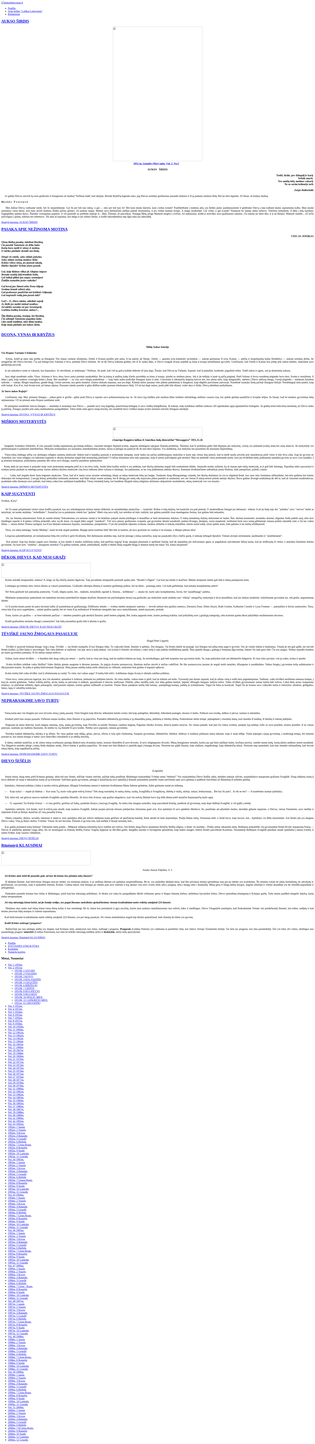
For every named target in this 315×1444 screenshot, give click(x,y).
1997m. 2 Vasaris (17, 1307)
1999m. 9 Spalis (16, 1398)
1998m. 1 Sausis (16, 1339)
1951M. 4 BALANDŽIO (27, 979)
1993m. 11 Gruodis (18, 1192)
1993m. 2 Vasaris (17, 1165)
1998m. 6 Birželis (17, 1354)
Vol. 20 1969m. (16, 1056)
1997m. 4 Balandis (17, 1313)
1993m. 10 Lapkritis (18, 1189)
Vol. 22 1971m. (16, 1062)
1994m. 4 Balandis (17, 1206)
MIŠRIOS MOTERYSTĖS (23, 421)
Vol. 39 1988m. (16, 1112)
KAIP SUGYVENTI (18, 494)
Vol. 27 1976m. (16, 1076)
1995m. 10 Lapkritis (18, 1259)
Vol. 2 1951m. (15, 967)
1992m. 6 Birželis (17, 1141)
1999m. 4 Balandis (17, 1383)
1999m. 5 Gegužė (17, 1386)
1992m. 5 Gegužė (17, 1138)
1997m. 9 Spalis (16, 1327)
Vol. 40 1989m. (16, 1115)
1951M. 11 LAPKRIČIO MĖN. (31, 1000)
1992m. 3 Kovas (16, 1133)
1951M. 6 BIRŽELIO (25, 985)
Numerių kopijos (16, 952)
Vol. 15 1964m (15, 1041)
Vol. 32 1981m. (16, 1091)
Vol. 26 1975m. (16, 1074)
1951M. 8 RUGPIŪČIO (27, 991)
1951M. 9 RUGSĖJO (25, 994)
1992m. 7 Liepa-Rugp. (20, 1144)
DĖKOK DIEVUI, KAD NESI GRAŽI (33, 557)
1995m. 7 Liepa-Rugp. (20, 1251)
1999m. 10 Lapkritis (18, 1401)
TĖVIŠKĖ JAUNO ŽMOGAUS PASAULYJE (39, 634)
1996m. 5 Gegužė (17, 1280)
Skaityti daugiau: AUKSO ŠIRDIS (19, 222)
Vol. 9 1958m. (15, 1023)
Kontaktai (13, 949)
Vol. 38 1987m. (16, 1109)
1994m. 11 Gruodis (18, 1227)
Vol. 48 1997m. (16, 1301)
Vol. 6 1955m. (15, 1014)
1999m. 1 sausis (16, 1375)
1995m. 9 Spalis (16, 1256)
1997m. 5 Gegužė (17, 1315)
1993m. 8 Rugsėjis (17, 1183)
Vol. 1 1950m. (15, 964)
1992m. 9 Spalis (16, 1150)
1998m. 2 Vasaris (17, 1342)
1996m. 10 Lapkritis (18, 1295)
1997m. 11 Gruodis (18, 1333)
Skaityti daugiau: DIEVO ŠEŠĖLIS (20, 838)
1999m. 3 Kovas (16, 1380)
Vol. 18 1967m (15, 1050)
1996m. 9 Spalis (16, 1292)
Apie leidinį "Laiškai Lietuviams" (25, 11)
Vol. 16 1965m (15, 1044)
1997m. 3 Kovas (16, 1310)
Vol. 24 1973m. (16, 1068)
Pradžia (12, 8)
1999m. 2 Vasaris (17, 1377)
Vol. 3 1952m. (15, 1006)
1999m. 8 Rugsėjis (17, 1395)
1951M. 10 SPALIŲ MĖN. (28, 997)
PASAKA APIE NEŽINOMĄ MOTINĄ (34, 229)
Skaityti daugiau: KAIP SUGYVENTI (21, 550)
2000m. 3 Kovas (16, 1416)
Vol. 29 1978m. (16, 1082)
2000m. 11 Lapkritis (18, 1436)
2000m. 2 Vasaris (17, 1413)
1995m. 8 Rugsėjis (17, 1254)
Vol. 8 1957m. (15, 1020)
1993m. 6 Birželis (17, 1177)
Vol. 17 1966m (15, 1047)
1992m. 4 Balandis (17, 1135)
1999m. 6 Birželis (17, 1389)
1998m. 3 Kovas (16, 1345)
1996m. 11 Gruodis (18, 1298)
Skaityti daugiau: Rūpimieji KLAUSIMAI (23, 937)
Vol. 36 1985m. (16, 1103)
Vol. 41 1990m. (16, 1118)
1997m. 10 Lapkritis (18, 1330)
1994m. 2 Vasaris (17, 1200)
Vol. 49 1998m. (16, 1336)
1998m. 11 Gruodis (18, 1369)
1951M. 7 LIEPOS (24, 988)
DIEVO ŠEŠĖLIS (16, 761)
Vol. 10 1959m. (16, 1026)
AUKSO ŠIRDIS (15, 21)
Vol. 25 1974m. (16, 1071)
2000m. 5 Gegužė (17, 1422)
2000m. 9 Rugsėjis (17, 1431)
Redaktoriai (14, 14)
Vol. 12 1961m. (16, 1032)
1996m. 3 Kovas (16, 1274)
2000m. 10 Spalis (17, 1434)
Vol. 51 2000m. (16, 1407)
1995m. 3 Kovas (16, 1239)
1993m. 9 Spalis (16, 1186)
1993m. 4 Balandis (17, 1171)
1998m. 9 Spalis (16, 1363)
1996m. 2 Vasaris (17, 1271)
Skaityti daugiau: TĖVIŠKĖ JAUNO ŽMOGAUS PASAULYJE (35, 693)
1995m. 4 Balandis (17, 1242)
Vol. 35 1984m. (16, 1100)
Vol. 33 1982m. (16, 1094)
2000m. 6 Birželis (17, 1425)
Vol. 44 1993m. (16, 1159)
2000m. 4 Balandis (17, 1419)
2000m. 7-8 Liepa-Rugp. (21, 1428)
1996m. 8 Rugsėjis (17, 1289)
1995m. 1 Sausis (16, 1233)
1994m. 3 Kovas (16, 1203)
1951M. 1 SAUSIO (24, 970)
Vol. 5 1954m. (15, 1012)
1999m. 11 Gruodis (18, 1404)
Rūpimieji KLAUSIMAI (21, 845)
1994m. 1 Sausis (16, 1197)
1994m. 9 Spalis (16, 1221)
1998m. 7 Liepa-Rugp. (20, 1357)
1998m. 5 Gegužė (17, 1351)
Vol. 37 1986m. (16, 1106)
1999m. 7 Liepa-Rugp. (20, 1392)
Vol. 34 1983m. (16, 1097)
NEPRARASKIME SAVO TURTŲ (30, 700)
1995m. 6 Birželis (17, 1248)
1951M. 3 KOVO (23, 976)
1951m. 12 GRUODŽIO (27, 1003)
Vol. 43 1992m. (16, 1124)
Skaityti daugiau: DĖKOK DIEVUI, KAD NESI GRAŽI (31, 626)
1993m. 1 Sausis (16, 1162)
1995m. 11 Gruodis (18, 1262)
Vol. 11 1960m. (16, 1029)
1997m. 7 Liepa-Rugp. (20, 1321)
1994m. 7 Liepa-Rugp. (20, 1215)
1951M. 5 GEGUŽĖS (26, 982)
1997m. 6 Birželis (17, 1318)
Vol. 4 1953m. (15, 1009)
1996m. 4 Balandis (17, 1277)
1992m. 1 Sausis (16, 1127)
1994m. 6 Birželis (17, 1212)
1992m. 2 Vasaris (17, 1130)
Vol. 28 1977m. (16, 1079)
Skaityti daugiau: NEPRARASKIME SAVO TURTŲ (29, 754)
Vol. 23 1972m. (16, 1065)
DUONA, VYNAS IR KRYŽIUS (28, 334)
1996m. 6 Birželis (17, 1283)
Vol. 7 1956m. (15, 1017)
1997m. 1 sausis (16, 1304)
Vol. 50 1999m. (16, 1372)
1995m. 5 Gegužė (17, 1245)
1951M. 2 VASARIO (25, 973)
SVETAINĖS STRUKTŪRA (23, 946)
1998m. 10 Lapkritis (18, 1366)
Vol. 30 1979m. (16, 1085)
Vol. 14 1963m (15, 1038)
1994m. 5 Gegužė (17, 1209)
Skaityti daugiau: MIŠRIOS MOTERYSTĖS (24, 486)
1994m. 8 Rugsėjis (17, 1218)
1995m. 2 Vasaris (17, 1236)
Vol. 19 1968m (15, 1053)
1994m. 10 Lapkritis (18, 1224)
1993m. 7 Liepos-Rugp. (20, 1180)
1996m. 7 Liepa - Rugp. (20, 1286)
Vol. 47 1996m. (16, 1265)
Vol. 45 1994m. (16, 1194)
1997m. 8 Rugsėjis (17, 1324)
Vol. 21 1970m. (16, 1059)
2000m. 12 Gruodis (18, 1439)
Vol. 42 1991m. (16, 1121)
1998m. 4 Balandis (17, 1348)
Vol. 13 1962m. (16, 1035)
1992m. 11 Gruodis (18, 1156)
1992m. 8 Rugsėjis (17, 1147)
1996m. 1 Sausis (16, 1268)
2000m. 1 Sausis (16, 1410)
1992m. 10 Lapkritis (18, 1153)
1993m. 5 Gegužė (17, 1174)
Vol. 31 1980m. (16, 1088)
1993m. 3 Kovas (16, 1168)
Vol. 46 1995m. (16, 1230)
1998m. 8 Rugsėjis (17, 1360)
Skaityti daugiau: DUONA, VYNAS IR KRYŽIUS (28, 414)
